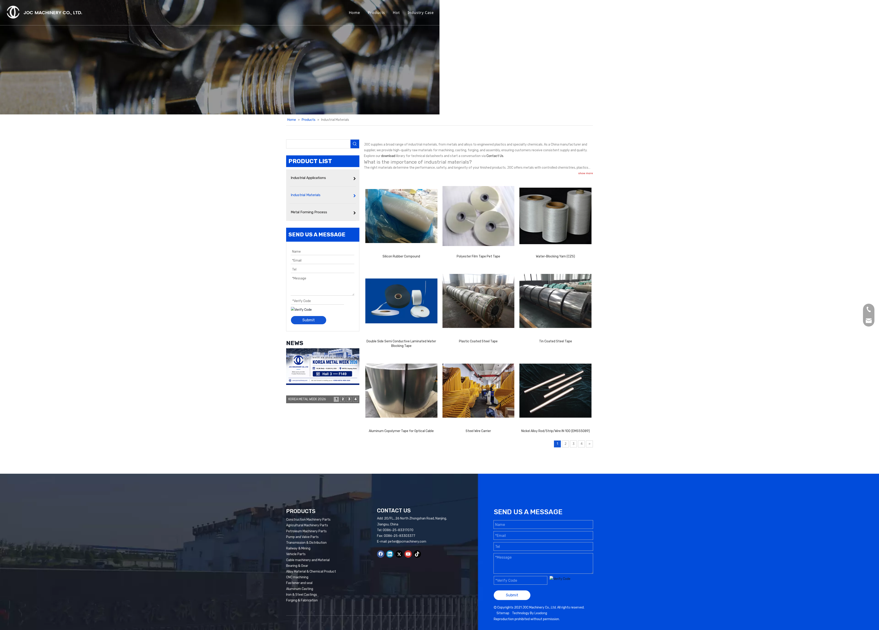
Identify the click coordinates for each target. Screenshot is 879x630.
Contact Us (561, 12)
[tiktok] (417, 554)
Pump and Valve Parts (302, 537)
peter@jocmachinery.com (407, 541)
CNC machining (297, 577)
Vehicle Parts (296, 554)
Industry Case (421, 12)
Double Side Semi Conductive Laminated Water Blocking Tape (401, 343)
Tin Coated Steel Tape (555, 341)
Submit (308, 320)
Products (376, 12)
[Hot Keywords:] (354, 144)
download (388, 156)
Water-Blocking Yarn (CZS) (555, 256)
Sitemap (502, 613)
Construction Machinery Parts (308, 520)
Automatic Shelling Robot (493, 12)
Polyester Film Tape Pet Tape (478, 256)
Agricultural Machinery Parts (307, 525)
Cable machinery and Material (308, 560)
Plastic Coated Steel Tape (478, 341)
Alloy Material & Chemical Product (311, 571)
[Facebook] (380, 554)
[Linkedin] (389, 554)
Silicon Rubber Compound (401, 256)
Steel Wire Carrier (478, 431)
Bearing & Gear (297, 566)
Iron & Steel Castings (301, 595)
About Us (534, 12)
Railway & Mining (298, 548)
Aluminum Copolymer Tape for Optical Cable (401, 431)
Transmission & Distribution (306, 543)
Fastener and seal (299, 583)
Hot (396, 12)
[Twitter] (399, 554)
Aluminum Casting (299, 589)
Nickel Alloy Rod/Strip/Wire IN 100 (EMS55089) (555, 431)
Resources (451, 12)
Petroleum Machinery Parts (306, 531)
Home (354, 12)
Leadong (540, 613)
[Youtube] (408, 554)
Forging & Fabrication (302, 600)
